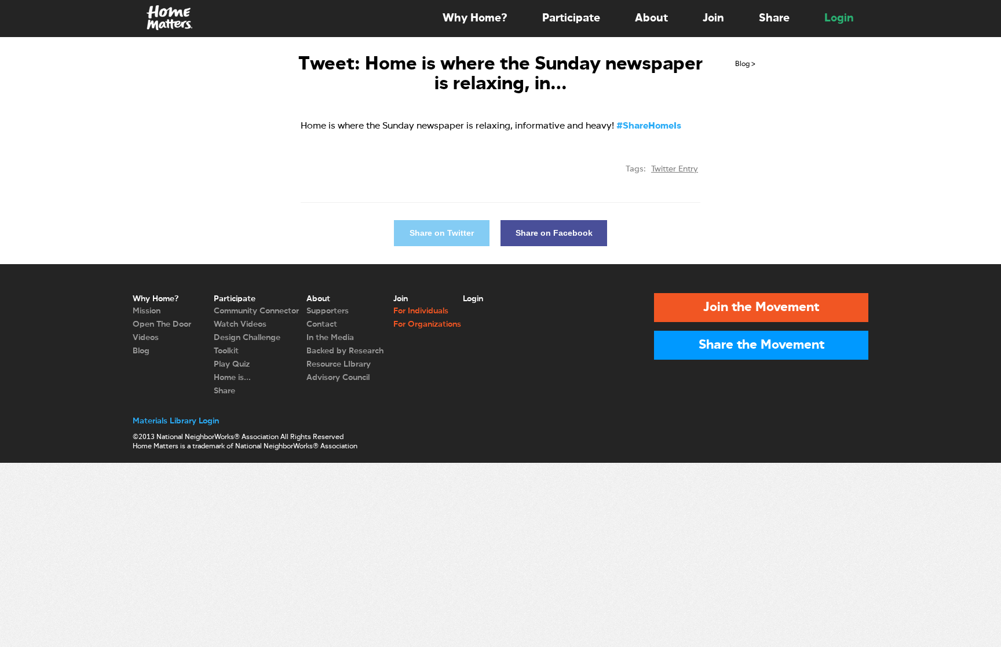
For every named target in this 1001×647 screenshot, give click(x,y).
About (651, 18)
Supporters (327, 311)
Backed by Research (344, 351)
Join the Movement (761, 307)
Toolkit (226, 351)
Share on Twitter (442, 232)
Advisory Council (338, 378)
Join (713, 18)
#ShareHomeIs (648, 126)
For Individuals (420, 311)
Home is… (232, 378)
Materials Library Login (176, 421)
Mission (146, 311)
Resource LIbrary (338, 364)
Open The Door (162, 324)
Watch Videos (240, 324)
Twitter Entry (674, 169)
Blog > (745, 64)
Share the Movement (761, 345)
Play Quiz (232, 364)
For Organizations (427, 324)
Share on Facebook (554, 232)
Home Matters (168, 18)
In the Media (330, 338)
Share (774, 18)
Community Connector (256, 311)
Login (839, 18)
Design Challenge (247, 338)
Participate (571, 18)
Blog (141, 351)
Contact (321, 324)
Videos (146, 338)
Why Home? (475, 18)
